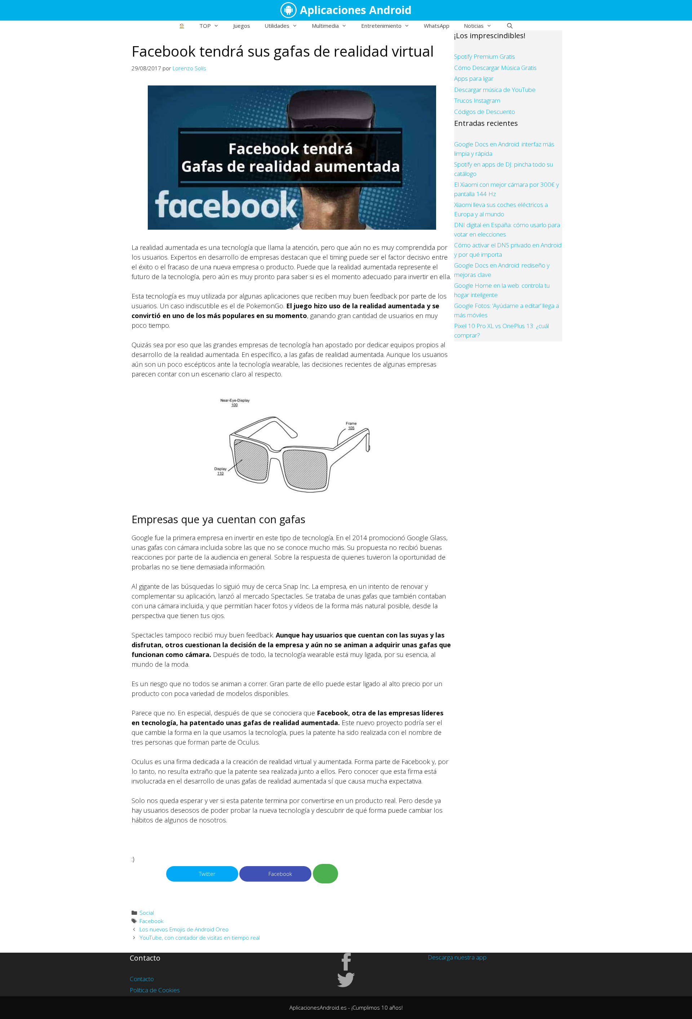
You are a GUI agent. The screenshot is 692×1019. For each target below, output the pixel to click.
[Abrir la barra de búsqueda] (509, 25)
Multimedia (325, 25)
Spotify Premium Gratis (484, 56)
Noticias (474, 25)
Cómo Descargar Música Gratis (495, 67)
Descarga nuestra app (457, 957)
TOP (205, 25)
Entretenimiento (381, 25)
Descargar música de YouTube (495, 89)
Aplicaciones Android (356, 10)
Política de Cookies (155, 990)
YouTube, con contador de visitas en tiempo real (199, 937)
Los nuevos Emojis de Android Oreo (184, 929)
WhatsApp (436, 25)
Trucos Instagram (477, 100)
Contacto (142, 979)
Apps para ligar (473, 78)
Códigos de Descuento (484, 111)
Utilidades (277, 25)
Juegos (241, 25)
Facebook (151, 921)
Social (146, 912)
